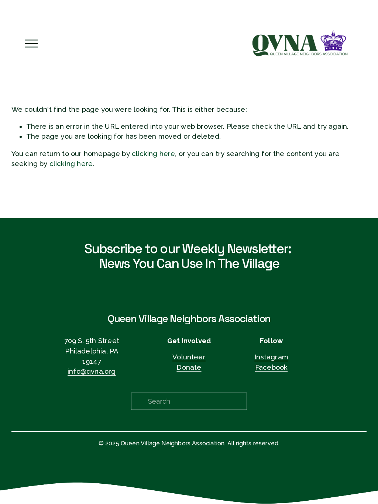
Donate (188, 367)
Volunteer (189, 357)
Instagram (271, 357)
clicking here (153, 154)
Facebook (271, 367)
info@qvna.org (92, 371)
